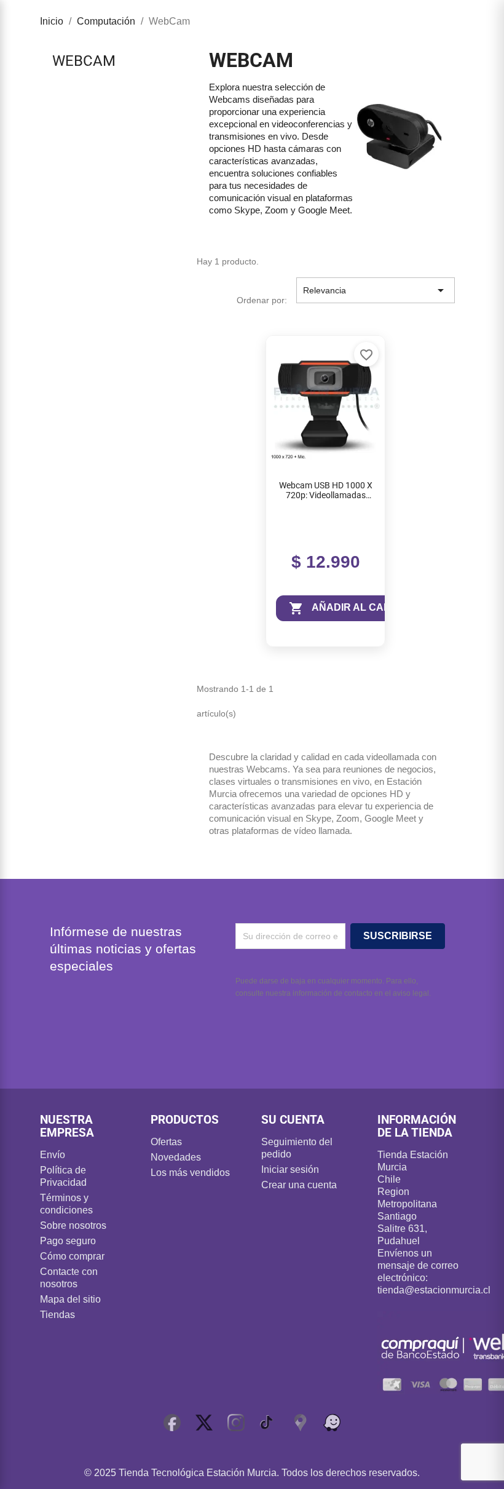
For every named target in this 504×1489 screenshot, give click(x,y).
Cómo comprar (72, 1256)
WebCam (84, 60)
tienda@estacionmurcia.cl (433, 1290)
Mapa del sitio (70, 1299)
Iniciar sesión (290, 1169)
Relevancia (375, 290)
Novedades (176, 1157)
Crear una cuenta (299, 1185)
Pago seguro (68, 1241)
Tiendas (57, 1314)
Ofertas (166, 1142)
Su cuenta (293, 1120)
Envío (52, 1155)
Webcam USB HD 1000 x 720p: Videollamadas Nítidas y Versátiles (325, 490)
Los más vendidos (190, 1172)
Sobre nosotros (73, 1225)
